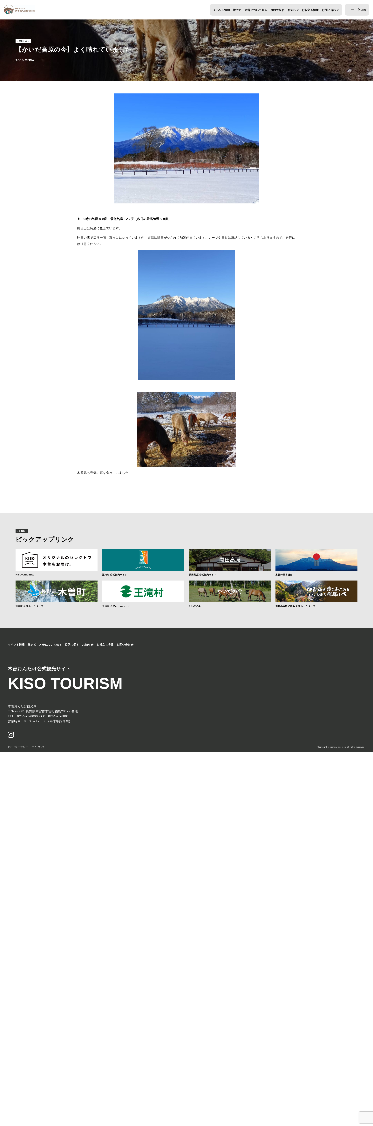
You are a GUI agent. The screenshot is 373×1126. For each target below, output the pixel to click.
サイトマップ (38, 747)
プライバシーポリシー (18, 747)
